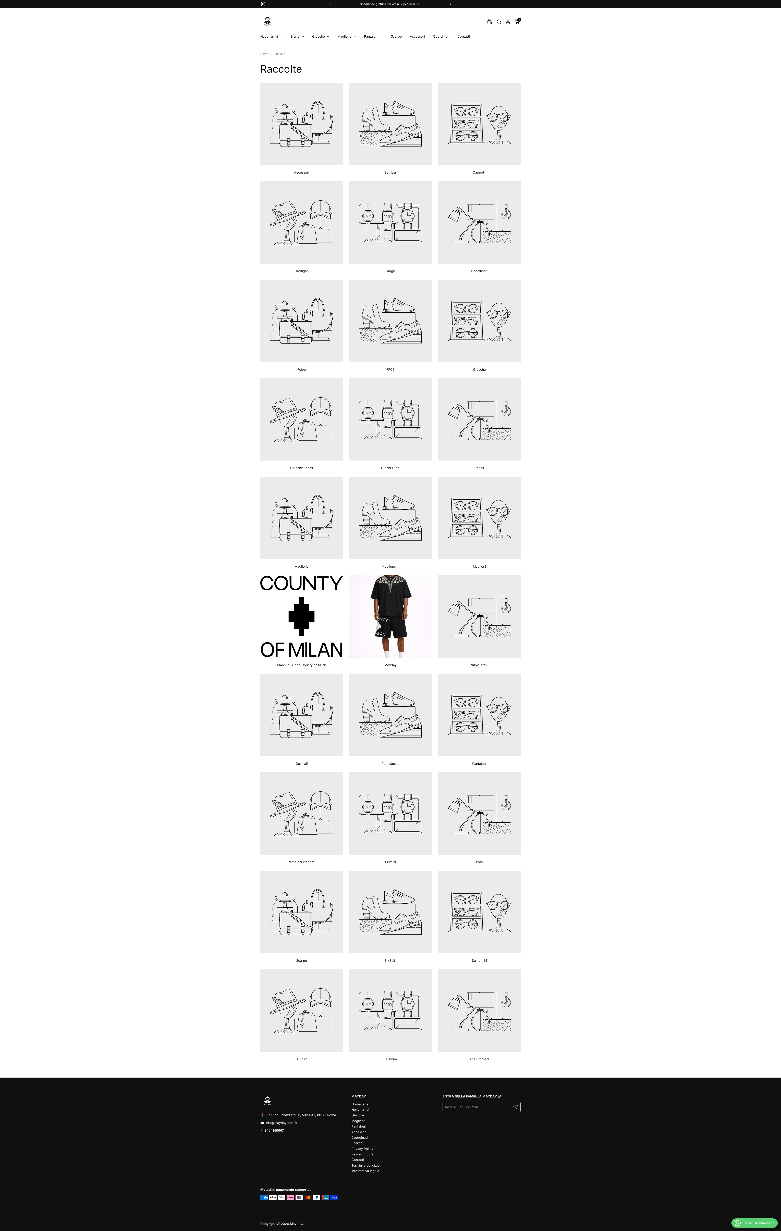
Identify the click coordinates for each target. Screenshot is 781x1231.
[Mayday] (267, 21)
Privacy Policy (362, 1149)
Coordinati (359, 1137)
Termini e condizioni (366, 1165)
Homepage (359, 1104)
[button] (498, 21)
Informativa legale (365, 1171)
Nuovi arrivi (360, 1110)
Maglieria (358, 1121)
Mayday (296, 1224)
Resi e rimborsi (362, 1154)
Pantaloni (358, 1126)
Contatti (357, 1160)
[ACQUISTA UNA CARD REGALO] (489, 21)
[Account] (507, 21)
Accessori (359, 1132)
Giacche (357, 1115)
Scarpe (356, 1143)
